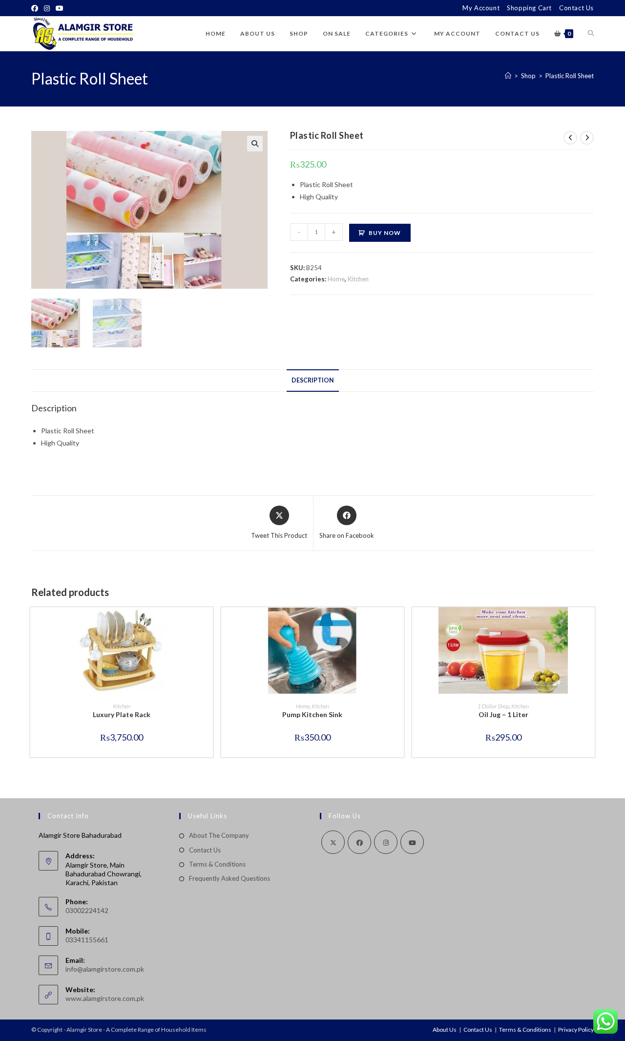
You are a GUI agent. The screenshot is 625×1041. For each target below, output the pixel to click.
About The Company (219, 835)
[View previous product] (570, 138)
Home (336, 279)
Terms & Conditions (217, 864)
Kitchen (358, 279)
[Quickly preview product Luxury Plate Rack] (208, 624)
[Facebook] (36, 8)
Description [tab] (313, 380)
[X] (333, 842)
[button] (255, 143)
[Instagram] (47, 8)
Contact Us (576, 8)
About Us (445, 1029)
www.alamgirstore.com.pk (104, 998)
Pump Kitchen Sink (312, 714)
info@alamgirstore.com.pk (104, 969)
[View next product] (587, 138)
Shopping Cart (529, 8)
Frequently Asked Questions (229, 878)
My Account (481, 8)
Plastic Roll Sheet (569, 76)
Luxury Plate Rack (121, 714)
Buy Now (385, 232)
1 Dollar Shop (493, 706)
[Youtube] (59, 8)
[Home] (508, 76)
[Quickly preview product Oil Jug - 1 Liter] (590, 624)
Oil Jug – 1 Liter (503, 714)
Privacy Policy (576, 1029)
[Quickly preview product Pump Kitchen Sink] (399, 624)
